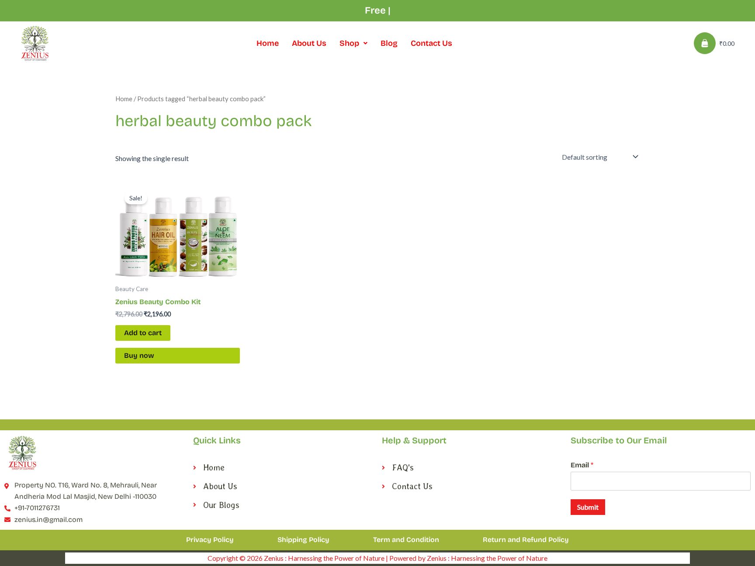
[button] (353, 43)
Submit (588, 507)
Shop (349, 43)
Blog (389, 43)
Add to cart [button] (143, 333)
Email (582, 465)
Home (267, 43)
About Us (309, 43)
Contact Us (431, 43)
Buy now (139, 355)
